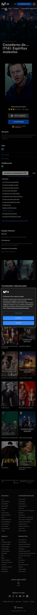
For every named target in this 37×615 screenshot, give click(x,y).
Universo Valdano (5, 551)
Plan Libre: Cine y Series (24, 555)
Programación (4, 571)
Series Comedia (5, 524)
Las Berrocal (21, 515)
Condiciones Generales (24, 546)
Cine (9, 8)
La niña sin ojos (6, 205)
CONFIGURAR (18, 313)
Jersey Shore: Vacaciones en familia (9, 347)
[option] (11, 270)
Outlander (21, 512)
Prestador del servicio (8, 601)
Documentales (4, 526)
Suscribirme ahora (24, 4)
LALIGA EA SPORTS (5, 544)
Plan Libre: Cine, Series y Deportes (26, 553)
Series (3, 8)
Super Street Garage (25, 438)
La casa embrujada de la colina (11, 202)
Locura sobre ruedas (25, 378)
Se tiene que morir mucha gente (26, 510)
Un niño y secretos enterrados (10, 199)
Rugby (2, 558)
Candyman (4, 467)
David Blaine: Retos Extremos (25, 468)
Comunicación (22, 571)
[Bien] (16, 109)
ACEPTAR (18, 323)
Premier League (5, 546)
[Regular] (14, 109)
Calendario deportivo (29, 8)
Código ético (21, 549)
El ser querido (21, 499)
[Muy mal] (9, 109)
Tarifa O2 (20, 567)
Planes (20, 558)
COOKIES (32, 601)
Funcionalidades (22, 542)
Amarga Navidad (22, 506)
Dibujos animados (22, 524)
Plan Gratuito (21, 560)
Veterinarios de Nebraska (9, 438)
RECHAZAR (18, 318)
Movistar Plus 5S (22, 530)
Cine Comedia (4, 506)
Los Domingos (21, 503)
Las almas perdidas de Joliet (10, 185)
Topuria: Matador (5, 560)
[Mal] (11, 109)
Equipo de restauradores (9, 378)
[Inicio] (5, 4)
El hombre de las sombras (9, 213)
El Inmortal (21, 508)
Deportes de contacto (6, 562)
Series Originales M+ (6, 519)
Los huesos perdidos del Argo (10, 188)
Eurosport (3, 564)
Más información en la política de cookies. (18, 308)
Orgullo (3, 530)
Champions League (6, 542)
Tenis (2, 555)
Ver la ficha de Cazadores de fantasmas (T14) (15, 220)
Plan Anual (21, 562)
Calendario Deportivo (6, 567)
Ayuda (18, 585)
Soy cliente (19, 116)
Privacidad (25, 601)
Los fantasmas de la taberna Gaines (12, 196)
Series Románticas (5, 521)
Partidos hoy (4, 569)
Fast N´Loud (5, 408)
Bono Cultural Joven (23, 564)
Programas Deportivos (23, 526)
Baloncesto (4, 553)
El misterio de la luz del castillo (11, 193)
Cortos (3, 510)
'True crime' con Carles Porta (25, 519)
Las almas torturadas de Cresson (11, 216)
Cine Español (4, 503)
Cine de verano (5, 512)
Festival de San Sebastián (24, 521)
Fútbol (16, 8)
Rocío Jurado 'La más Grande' (25, 517)
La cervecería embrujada (9, 190)
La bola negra (21, 501)
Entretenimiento (5, 528)
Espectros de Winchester (9, 208)
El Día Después (5, 549)
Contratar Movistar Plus (24, 551)
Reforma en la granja (26, 408)
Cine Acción (4, 508)
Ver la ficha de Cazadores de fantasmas (19, 176)
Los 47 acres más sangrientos (10, 182)
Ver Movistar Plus (22, 540)
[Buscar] (15, 4)
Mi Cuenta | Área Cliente (24, 544)
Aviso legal (18, 601)
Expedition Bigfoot (25, 346)
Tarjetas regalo (22, 569)
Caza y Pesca (21, 528)
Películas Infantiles (6, 515)
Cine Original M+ (5, 501)
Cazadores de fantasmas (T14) (15, 173)
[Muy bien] (18, 109)
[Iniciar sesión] (34, 4)
